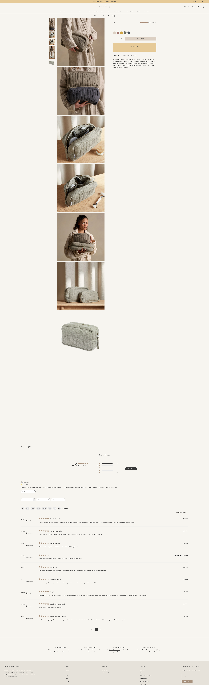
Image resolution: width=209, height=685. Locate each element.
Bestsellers (64, 11)
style (55, 508)
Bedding (81, 11)
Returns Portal (143, 678)
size (23, 508)
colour (38, 508)
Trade (67, 676)
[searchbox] (26, 499)
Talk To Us (142, 670)
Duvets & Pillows (92, 11)
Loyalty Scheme (105, 670)
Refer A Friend (105, 673)
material (44, 508)
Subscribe (187, 681)
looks (50, 508)
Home (4, 16)
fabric (27, 508)
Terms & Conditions (144, 681)
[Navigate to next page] (117, 629)
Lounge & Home (118, 11)
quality (32, 508)
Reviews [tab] (23, 447)
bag (59, 508)
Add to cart (140, 38)
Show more (65, 508)
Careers (67, 681)
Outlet (138, 11)
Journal (67, 670)
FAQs (141, 673)
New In (73, 11)
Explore (146, 11)
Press (67, 678)
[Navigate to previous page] (91, 629)
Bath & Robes (105, 11)
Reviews (67, 673)
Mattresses (129, 11)
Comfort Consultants (114, 650)
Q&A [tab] (29, 447)
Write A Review (131, 469)
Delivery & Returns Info (145, 676)
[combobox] (43, 499)
